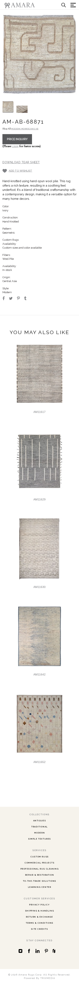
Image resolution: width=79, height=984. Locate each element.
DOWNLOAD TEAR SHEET (21, 162)
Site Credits (39, 929)
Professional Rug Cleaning (39, 869)
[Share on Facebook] (5, 299)
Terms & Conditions (39, 923)
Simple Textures (39, 839)
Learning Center (39, 887)
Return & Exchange (39, 917)
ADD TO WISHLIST (20, 170)
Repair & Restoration (39, 875)
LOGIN (15, 146)
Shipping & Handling (39, 911)
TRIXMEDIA (47, 978)
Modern (39, 833)
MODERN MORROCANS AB (24, 129)
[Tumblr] (27, 299)
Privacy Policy (39, 905)
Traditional (39, 827)
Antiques (39, 820)
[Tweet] (12, 299)
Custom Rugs (39, 857)
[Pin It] (20, 299)
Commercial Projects (39, 863)
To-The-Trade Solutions (39, 881)
